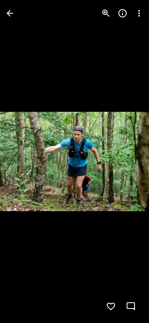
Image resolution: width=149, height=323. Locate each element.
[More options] (139, 13)
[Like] (111, 306)
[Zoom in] (106, 13)
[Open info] (122, 13)
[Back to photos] (10, 13)
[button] (23, 161)
